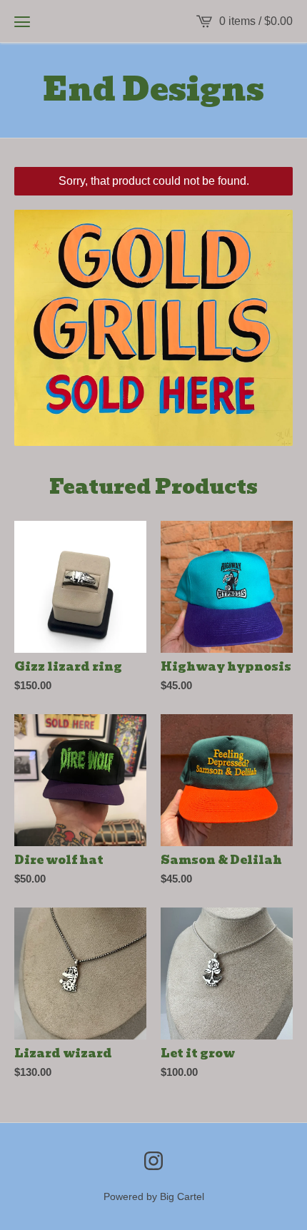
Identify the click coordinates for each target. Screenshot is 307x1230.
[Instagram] (153, 1161)
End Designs (153, 90)
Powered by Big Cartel (154, 1196)
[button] (22, 21)
